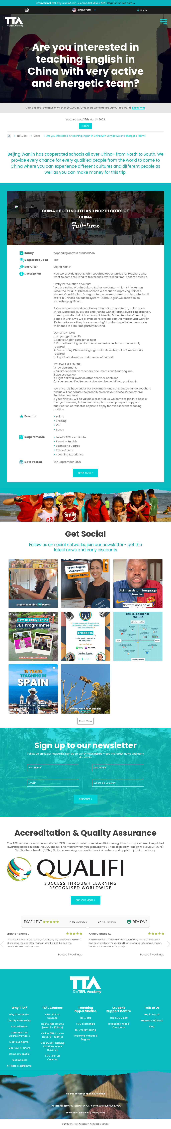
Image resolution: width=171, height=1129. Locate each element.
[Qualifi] (85, 873)
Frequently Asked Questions (118, 1025)
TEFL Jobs (22, 136)
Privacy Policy (98, 1112)
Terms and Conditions (78, 1112)
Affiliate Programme (19, 1066)
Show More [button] (85, 721)
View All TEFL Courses (52, 1016)
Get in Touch (151, 1014)
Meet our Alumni (19, 1042)
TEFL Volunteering (85, 1030)
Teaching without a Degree (85, 1037)
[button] (33, 583)
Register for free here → (121, 3)
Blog (151, 1026)
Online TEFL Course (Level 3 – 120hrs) (52, 1025)
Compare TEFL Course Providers (19, 1034)
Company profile (19, 1054)
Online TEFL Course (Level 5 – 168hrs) (52, 1035)
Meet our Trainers (19, 1048)
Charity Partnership (19, 1020)
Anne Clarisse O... (100, 934)
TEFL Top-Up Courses (52, 1057)
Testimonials (19, 1060)
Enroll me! (138, 107)
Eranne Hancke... (18, 934)
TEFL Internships (85, 1023)
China (37, 136)
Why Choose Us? (19, 1014)
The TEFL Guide (119, 1017)
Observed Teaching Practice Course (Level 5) (52, 1046)
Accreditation (19, 1026)
